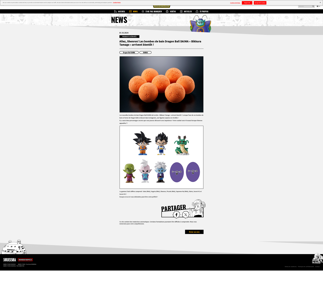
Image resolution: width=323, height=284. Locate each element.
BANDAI (145, 52)
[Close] (320, 2)
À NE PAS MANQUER (154, 11)
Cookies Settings (235, 3)
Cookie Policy (117, 2)
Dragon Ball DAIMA (129, 52)
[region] (161, 2)
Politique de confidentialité (306, 266)
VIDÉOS (173, 11)
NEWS (135, 11)
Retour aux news (194, 232)
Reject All (247, 3)
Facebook (176, 215)
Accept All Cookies (260, 3)
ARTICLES (188, 11)
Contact (317, 266)
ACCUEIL (121, 11)
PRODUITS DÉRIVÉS (129, 36)
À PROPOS (204, 11)
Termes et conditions (291, 266)
